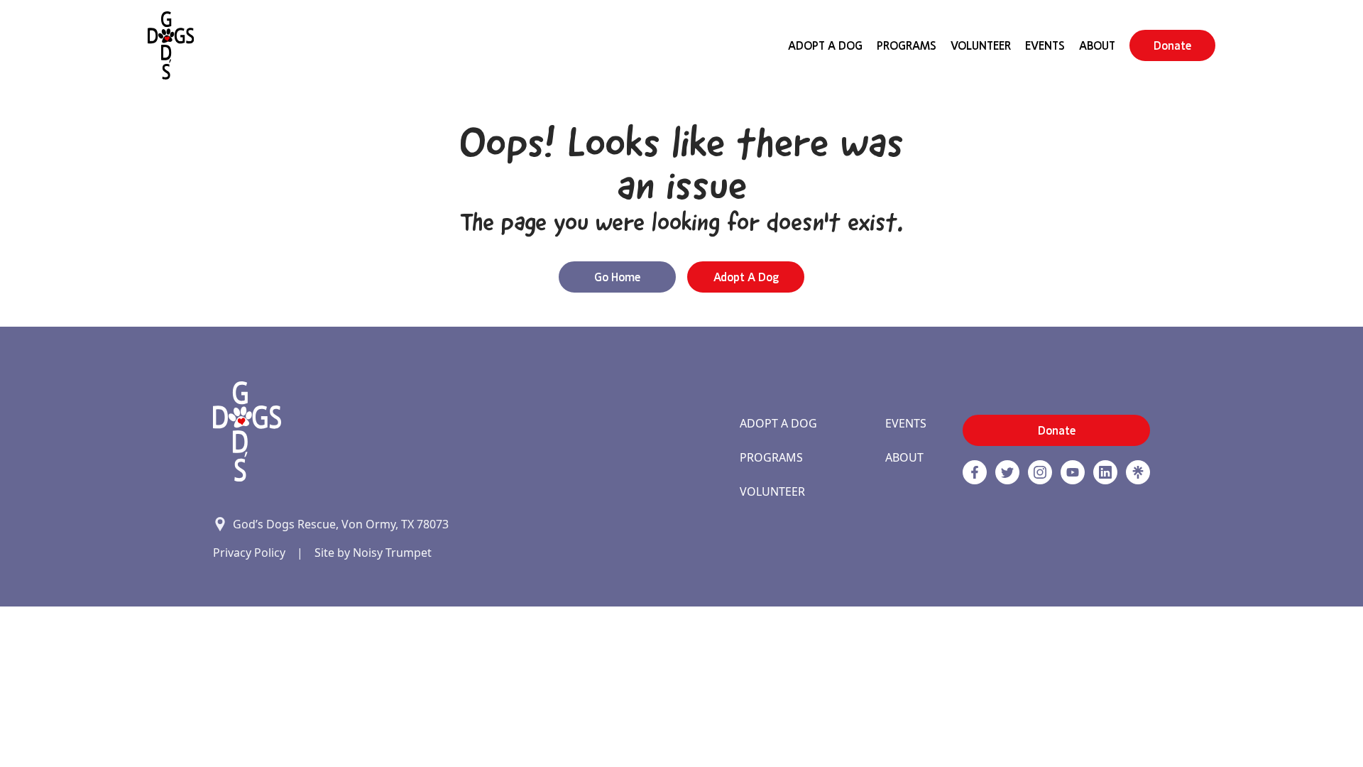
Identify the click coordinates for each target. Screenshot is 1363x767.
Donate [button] (1172, 45)
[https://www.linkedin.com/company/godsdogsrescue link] (1105, 472)
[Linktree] (1138, 472)
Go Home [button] (617, 277)
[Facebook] (975, 472)
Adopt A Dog (825, 45)
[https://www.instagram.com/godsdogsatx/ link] (1040, 472)
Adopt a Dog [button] (746, 277)
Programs (906, 45)
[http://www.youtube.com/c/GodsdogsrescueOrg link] (1073, 472)
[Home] (171, 45)
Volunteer (981, 45)
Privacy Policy (249, 552)
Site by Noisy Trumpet (373, 552)
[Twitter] (1007, 472)
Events (1045, 45)
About (1097, 45)
